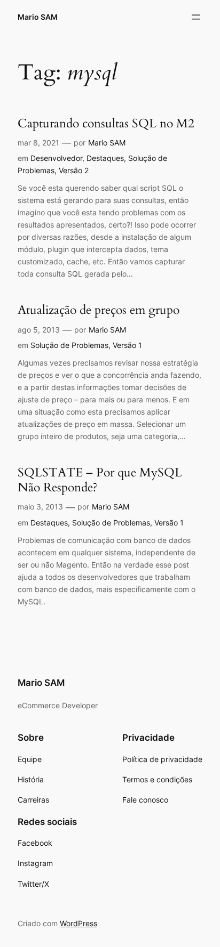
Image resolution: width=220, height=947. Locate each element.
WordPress (78, 923)
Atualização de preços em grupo (98, 310)
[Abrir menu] (196, 17)
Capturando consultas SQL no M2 (106, 123)
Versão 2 (74, 170)
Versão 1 (127, 345)
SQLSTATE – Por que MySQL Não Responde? (100, 480)
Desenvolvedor (56, 158)
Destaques (105, 158)
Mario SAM (38, 16)
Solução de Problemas (69, 345)
